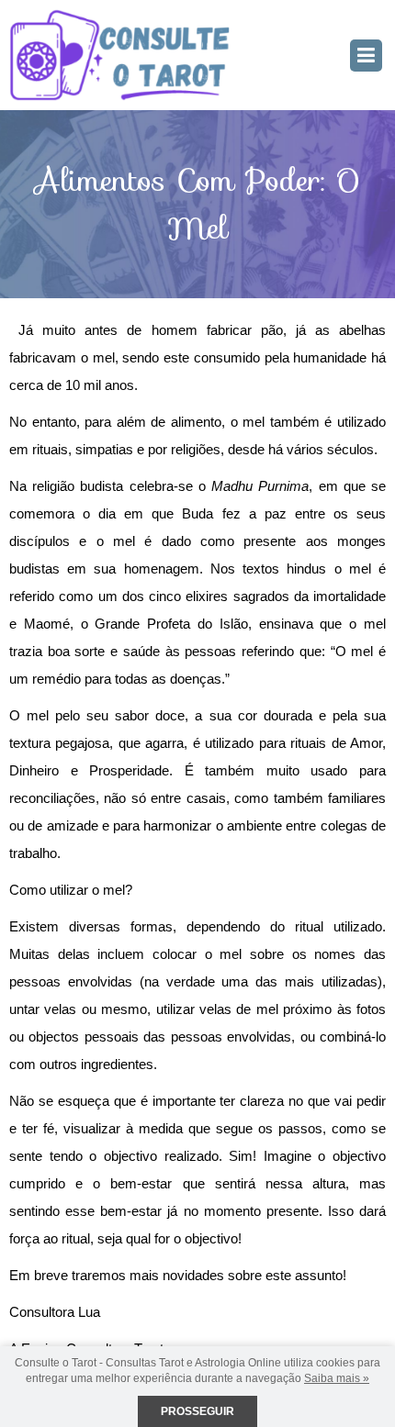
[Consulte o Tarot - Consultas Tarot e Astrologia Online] (119, 54)
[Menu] (366, 55)
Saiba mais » (336, 1378)
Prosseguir (197, 1411)
